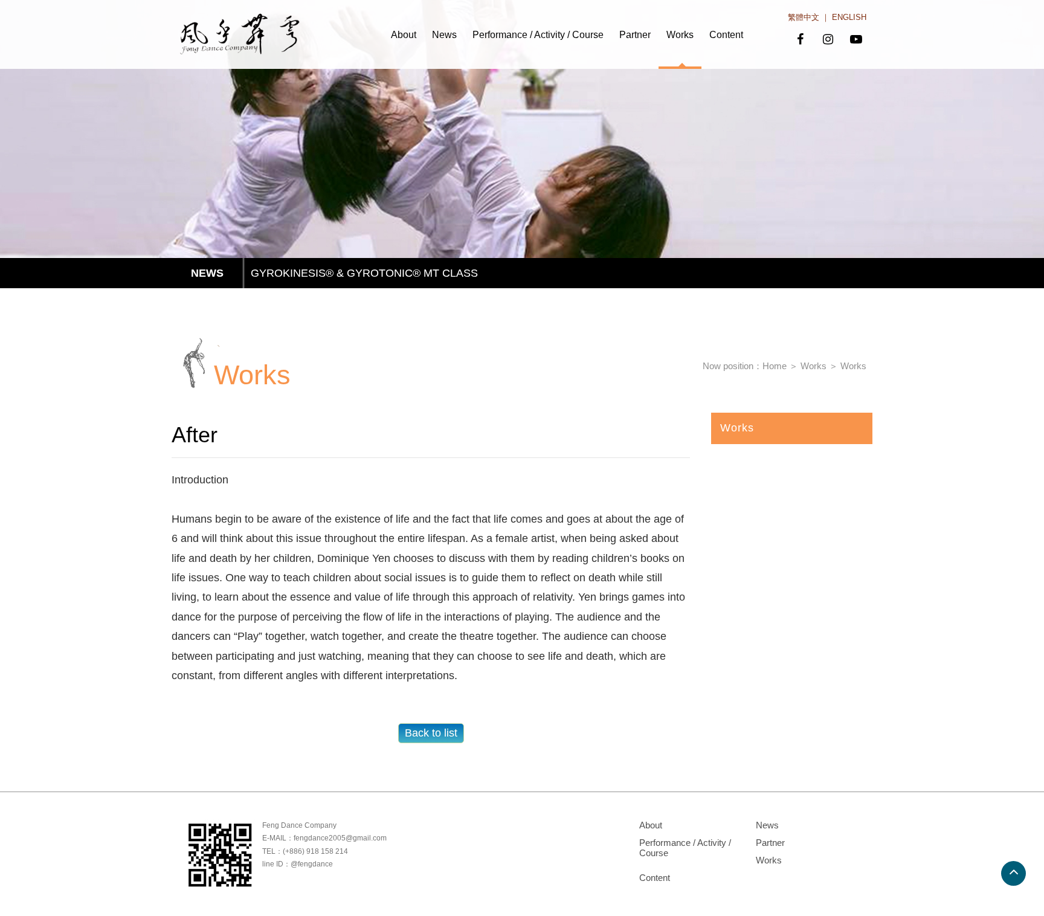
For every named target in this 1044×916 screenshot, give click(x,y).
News (444, 35)
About (403, 35)
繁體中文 (803, 17)
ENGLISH (849, 17)
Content (726, 35)
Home (774, 366)
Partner (635, 35)
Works (680, 35)
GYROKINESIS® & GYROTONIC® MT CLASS (364, 273)
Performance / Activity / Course (538, 35)
